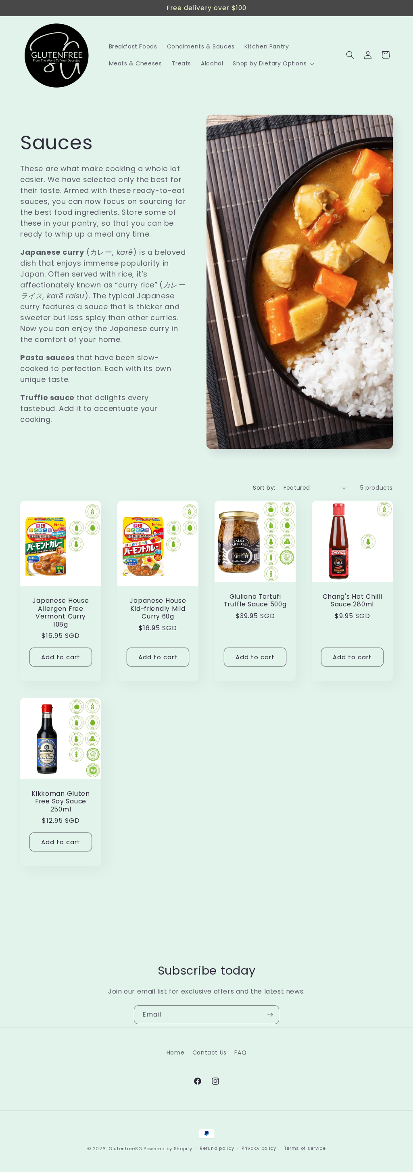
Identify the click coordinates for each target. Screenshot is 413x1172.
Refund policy (217, 1148)
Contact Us (209, 1052)
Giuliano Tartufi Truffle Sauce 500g (255, 600)
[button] (272, 63)
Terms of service (305, 1148)
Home (175, 1052)
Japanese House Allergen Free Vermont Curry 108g (60, 613)
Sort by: (264, 488)
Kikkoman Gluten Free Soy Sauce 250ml (60, 801)
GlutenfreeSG (125, 1148)
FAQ (240, 1052)
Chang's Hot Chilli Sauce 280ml (352, 600)
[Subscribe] (270, 1014)
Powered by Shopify (168, 1148)
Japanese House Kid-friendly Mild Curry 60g (157, 609)
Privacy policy (259, 1148)
